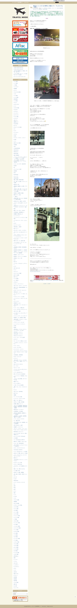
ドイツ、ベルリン (17, 345)
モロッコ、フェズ (17, 367)
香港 (14, 557)
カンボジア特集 (16, 531)
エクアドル (16, 111)
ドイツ (15, 106)
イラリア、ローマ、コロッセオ (19, 322)
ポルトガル (16, 563)
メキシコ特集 (16, 543)
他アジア (15, 261)
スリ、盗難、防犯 (17, 420)
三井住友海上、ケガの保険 (18, 411)
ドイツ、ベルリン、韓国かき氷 (19, 307)
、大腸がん (16, 196)
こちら (50, 267)
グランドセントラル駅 (17, 169)
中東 (14, 487)
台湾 (14, 489)
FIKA (15, 172)
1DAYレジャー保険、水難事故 (19, 472)
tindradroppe (16, 174)
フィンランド (16, 113)
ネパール (15, 125)
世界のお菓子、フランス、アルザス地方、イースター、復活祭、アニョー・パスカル (20, 361)
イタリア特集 (16, 582)
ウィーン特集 (16, 512)
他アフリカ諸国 (16, 275)
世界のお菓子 (16, 153)
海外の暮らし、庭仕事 (17, 226)
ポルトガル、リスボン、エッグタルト (20, 230)
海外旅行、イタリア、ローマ (18, 254)
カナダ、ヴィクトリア (17, 356)
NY (14, 167)
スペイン (15, 90)
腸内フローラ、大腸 (17, 194)
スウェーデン (16, 176)
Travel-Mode (16, 123)
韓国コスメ (16, 457)
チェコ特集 (16, 533)
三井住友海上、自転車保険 (18, 354)
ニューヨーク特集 (17, 538)
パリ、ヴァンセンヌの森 (18, 396)
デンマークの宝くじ (17, 383)
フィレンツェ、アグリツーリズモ (19, 398)
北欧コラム (16, 120)
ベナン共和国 (16, 278)
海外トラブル (16, 573)
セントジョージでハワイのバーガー (20, 76)
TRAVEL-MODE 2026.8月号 (18, 67)
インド (15, 141)
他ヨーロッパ (16, 228)
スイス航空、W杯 (17, 470)
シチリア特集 (16, 506)
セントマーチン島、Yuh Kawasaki (19, 436)
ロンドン (15, 389)
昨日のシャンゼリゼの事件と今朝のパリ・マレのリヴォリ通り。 (48, 6)
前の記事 (45, 283)
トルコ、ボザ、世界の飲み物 (18, 443)
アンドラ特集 (16, 529)
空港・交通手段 (16, 155)
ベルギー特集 (16, 554)
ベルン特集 (16, 81)
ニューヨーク (16, 132)
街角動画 (15, 88)
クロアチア (16, 109)
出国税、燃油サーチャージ (18, 403)
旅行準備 (15, 580)
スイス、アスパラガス (17, 347)
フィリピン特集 (16, 552)
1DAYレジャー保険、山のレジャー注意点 (20, 453)
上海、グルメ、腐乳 (17, 311)
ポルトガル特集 (16, 503)
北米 (14, 485)
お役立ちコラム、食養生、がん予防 (20, 201)
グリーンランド (16, 301)
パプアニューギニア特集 (18, 505)
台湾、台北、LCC (17, 268)
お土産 (15, 139)
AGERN (15, 165)
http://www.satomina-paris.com (35, 271)
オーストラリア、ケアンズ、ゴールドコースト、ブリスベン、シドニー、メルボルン (20, 352)
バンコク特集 (16, 97)
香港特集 (15, 501)
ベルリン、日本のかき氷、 (18, 464)
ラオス (15, 568)
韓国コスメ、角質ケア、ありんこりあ (20, 441)
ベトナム (15, 561)
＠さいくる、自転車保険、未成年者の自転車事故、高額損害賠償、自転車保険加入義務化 (20, 406)
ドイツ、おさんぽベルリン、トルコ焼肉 (20, 451)
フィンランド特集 (17, 522)
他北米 (15, 327)
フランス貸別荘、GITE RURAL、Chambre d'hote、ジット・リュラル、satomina (20, 161)
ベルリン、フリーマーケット (18, 283)
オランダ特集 (16, 547)
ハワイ (15, 93)
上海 (14, 146)
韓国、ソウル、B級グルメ (18, 400)
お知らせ (15, 571)
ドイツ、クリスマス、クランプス (19, 482)
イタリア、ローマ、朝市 (18, 462)
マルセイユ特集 (16, 499)
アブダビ (15, 496)
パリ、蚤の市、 (16, 280)
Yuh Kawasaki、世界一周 (18, 449)
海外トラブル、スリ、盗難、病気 (19, 240)
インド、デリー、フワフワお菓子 (19, 337)
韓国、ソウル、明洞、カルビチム (19, 468)
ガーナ (15, 491)
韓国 (14, 208)
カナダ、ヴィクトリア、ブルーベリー (20, 290)
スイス (15, 570)
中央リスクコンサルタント (18, 335)
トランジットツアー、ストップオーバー (20, 315)
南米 (14, 492)
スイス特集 (16, 524)
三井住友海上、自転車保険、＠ (19, 212)
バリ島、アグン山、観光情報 (18, 385)
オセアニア (16, 339)
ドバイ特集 (16, 540)
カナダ (15, 223)
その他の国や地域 (17, 148)
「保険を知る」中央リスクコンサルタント (59, 1)
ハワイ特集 (16, 95)
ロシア (15, 130)
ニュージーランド (17, 215)
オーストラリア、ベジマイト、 (19, 349)
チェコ (15, 269)
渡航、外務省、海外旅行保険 (18, 179)
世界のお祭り (16, 480)
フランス (15, 102)
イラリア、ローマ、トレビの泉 (19, 296)
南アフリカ (16, 393)
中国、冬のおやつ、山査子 (18, 425)
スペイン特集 (16, 508)
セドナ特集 (16, 536)
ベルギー (15, 478)
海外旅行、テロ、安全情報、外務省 (20, 317)
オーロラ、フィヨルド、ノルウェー (20, 137)
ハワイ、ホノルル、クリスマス (19, 418)
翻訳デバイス (16, 381)
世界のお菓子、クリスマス (18, 333)
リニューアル (16, 587)
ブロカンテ (16, 282)
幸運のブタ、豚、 (17, 184)
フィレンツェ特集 (17, 515)
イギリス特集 (16, 545)
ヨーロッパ (16, 358)
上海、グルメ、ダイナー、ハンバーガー (20, 285)
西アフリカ (16, 276)
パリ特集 (15, 519)
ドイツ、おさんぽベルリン (18, 372)
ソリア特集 (16, 100)
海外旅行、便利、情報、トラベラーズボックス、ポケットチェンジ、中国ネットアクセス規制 (20, 190)
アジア (15, 266)
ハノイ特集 (16, 83)
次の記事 (48, 283)
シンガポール (16, 564)
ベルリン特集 (16, 116)
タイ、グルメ (16, 365)
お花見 (15, 325)
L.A (14, 484)
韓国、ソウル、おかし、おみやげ (19, 210)
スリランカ (16, 118)
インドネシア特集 (17, 526)
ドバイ (15, 494)
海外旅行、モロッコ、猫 (18, 258)
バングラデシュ (16, 566)
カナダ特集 (16, 550)
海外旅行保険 (56, 280)
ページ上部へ (75, 597)
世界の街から (16, 556)
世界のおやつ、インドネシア (18, 409)
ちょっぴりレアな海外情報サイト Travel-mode (20, 2)
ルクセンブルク (16, 104)
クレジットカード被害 (17, 273)
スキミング (16, 271)
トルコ (15, 498)
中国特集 (15, 144)
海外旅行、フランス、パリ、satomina (20, 256)
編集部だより (16, 121)
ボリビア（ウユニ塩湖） (18, 127)
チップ (15, 245)
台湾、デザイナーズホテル (18, 364)
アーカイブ (14, 592)
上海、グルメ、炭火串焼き (18, 391)
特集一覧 (15, 584)
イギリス (15, 134)
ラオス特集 (16, 510)
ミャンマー (16, 559)
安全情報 (15, 577)
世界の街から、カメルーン (18, 332)
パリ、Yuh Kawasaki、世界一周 (19, 439)
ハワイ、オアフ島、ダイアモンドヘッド (20, 309)
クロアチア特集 (16, 107)
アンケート (16, 575)
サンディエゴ (16, 114)
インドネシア (16, 86)
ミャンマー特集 (16, 517)
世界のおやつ (16, 151)
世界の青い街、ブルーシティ (18, 431)
